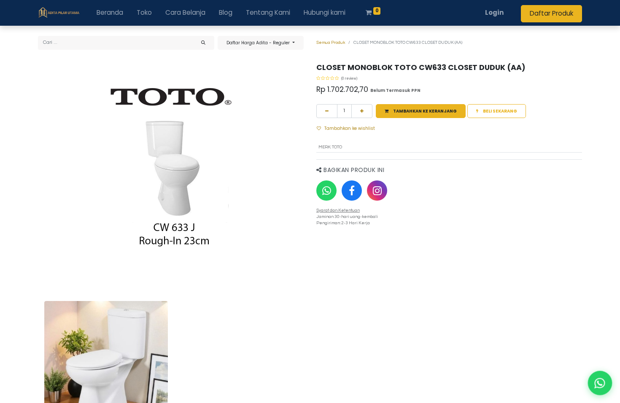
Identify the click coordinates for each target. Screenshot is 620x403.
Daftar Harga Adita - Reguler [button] (258, 43)
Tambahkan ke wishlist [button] (349, 128)
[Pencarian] (203, 43)
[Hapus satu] (326, 111)
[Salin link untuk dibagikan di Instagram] (377, 190)
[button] (421, 111)
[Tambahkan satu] (361, 111)
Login (494, 12)
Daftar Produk (551, 13)
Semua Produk (330, 42)
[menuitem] (110, 13)
